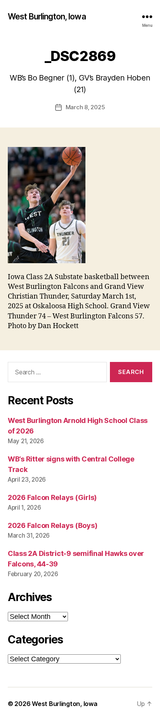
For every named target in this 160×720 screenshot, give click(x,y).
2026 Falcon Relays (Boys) (52, 525)
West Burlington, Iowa (47, 16)
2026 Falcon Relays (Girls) (52, 497)
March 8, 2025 (85, 107)
